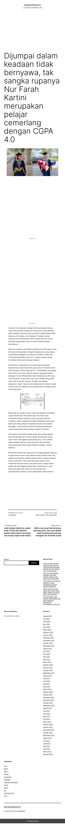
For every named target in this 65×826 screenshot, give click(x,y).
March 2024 (47, 689)
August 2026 (47, 616)
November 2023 (48, 700)
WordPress (21, 811)
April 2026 (46, 627)
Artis (5, 766)
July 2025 (46, 651)
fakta (5, 771)
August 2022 (47, 738)
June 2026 (46, 621)
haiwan (6, 774)
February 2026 (48, 632)
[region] (32, 31)
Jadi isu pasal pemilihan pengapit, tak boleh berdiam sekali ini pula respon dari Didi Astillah (51, 576)
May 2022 (46, 746)
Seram (6, 785)
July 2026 (46, 619)
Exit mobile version (32, 821)
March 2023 (47, 722)
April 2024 (46, 686)
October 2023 (48, 703)
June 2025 (46, 654)
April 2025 (46, 659)
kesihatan (7, 780)
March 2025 (47, 662)
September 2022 (48, 735)
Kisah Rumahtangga (11, 782)
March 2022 (47, 751)
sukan (6, 788)
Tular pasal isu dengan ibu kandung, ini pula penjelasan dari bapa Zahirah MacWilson (51, 583)
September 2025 (48, 646)
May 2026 (46, 624)
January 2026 (47, 635)
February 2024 (48, 692)
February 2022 (48, 754)
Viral (55, 513)
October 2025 (48, 643)
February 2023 (48, 724)
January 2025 (47, 667)
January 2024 (47, 694)
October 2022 (48, 732)
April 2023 (46, 719)
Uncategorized (9, 793)
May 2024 (46, 684)
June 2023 (46, 713)
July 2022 (46, 741)
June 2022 (46, 743)
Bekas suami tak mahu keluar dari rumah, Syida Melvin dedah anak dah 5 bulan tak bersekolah (51, 591)
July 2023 (46, 711)
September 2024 (48, 673)
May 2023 (46, 716)
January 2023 (47, 727)
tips (5, 790)
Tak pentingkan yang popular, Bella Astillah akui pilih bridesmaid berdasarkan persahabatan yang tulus (51, 600)
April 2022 (46, 749)
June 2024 (46, 681)
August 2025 (47, 648)
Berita (6, 769)
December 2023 (48, 697)
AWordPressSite (32, 5)
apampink (13, 515)
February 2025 (48, 665)
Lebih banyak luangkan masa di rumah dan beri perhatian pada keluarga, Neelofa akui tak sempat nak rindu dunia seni (51, 567)
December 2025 (48, 638)
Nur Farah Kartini (52, 515)
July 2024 (46, 678)
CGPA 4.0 (43, 515)
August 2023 (47, 708)
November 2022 (48, 730)
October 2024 (48, 670)
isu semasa (7, 777)
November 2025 (48, 640)
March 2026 (47, 629)
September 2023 (48, 705)
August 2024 (47, 676)
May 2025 (46, 657)
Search (6, 559)
